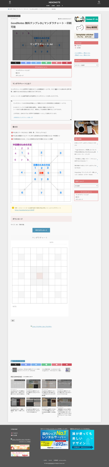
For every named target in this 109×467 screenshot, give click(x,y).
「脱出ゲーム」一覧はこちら (82, 55)
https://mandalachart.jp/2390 (24, 210)
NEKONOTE (54, 2)
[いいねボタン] (13, 320)
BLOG (58, 5)
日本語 (78, 48)
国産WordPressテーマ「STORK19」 (80, 429)
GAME (53, 5)
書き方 (18, 73)
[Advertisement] (41, 344)
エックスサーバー (53, 429)
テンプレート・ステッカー (23, 9)
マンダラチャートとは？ (23, 70)
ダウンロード (20, 75)
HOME (48, 5)
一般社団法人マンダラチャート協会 (22, 117)
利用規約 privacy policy (60, 460)
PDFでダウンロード (41, 230)
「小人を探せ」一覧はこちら (82, 53)
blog (14, 9)
